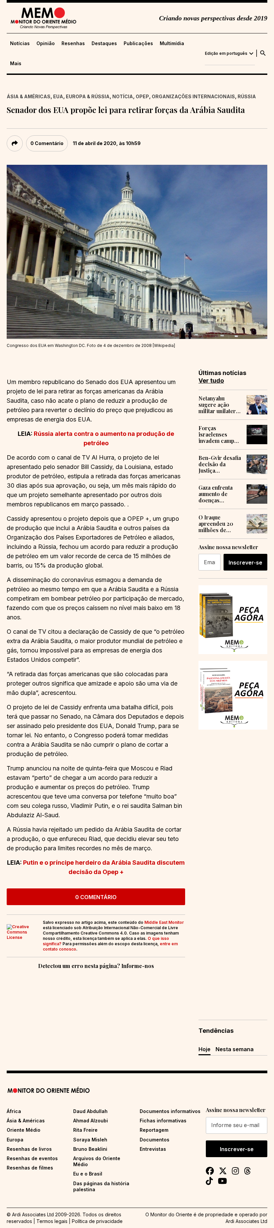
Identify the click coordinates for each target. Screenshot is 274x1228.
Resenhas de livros (29, 1149)
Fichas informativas (163, 1120)
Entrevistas (153, 1149)
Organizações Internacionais (193, 96)
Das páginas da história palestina (101, 1186)
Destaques (104, 43)
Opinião (45, 43)
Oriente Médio (23, 1130)
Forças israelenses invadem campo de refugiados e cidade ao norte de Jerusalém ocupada (218, 434)
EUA (58, 96)
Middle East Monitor (164, 922)
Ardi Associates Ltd (246, 1221)
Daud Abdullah (90, 1111)
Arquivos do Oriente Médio (96, 1161)
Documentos (154, 1139)
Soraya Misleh (90, 1139)
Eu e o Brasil (87, 1174)
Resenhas (73, 43)
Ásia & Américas (28, 96)
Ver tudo (211, 380)
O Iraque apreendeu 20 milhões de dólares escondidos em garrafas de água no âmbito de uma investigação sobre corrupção (220, 523)
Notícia (122, 96)
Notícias (20, 43)
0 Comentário (46, 143)
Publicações (138, 43)
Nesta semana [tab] (235, 1049)
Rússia (247, 96)
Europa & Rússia (88, 96)
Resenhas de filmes (30, 1168)
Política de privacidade (97, 1221)
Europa (15, 1139)
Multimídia (172, 43)
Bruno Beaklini (90, 1149)
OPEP (142, 96)
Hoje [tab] (204, 1049)
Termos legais (51, 1221)
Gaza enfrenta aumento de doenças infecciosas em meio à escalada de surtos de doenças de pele (218, 494)
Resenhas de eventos (32, 1158)
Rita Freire (85, 1130)
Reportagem (154, 1130)
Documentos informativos (170, 1111)
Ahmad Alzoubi (90, 1120)
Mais (15, 63)
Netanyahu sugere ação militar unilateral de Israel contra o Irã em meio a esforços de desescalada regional (219, 404)
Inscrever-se (245, 562)
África (14, 1111)
